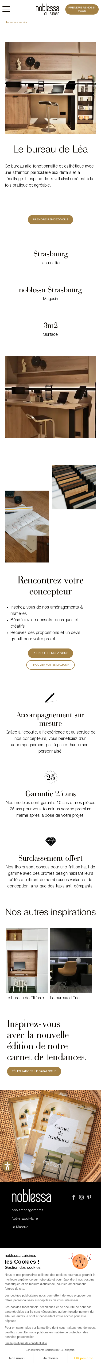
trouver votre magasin (50, 665)
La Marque (20, 1227)
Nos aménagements (27, 1210)
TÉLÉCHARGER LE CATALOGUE (34, 1071)
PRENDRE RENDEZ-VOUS (82, 9)
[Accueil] (47, 9)
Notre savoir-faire (25, 1219)
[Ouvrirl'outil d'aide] (7, 1166)
